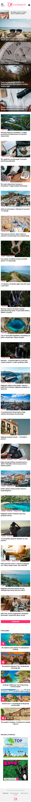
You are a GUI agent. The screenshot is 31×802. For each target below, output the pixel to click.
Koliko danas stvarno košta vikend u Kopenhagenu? (13, 489)
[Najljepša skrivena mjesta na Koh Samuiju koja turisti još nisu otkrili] (15, 578)
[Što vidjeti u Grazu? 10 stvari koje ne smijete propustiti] (4, 14)
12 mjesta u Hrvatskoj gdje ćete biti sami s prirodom (15, 285)
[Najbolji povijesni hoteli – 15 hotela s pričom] (15, 427)
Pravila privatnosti (14, 793)
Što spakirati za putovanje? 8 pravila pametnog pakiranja (14, 160)
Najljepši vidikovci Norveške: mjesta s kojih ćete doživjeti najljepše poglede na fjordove (15, 387)
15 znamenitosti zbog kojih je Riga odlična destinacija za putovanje (13, 413)
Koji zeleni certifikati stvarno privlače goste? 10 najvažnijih (14, 260)
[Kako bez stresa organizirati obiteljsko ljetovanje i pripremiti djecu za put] (15, 603)
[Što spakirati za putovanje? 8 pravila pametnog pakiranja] (15, 149)
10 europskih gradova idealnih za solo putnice (14, 539)
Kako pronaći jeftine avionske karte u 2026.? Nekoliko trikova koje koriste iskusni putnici (14, 464)
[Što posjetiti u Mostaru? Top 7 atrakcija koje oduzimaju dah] (15, 658)
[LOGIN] (29, 5)
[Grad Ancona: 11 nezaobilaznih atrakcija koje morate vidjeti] (15, 695)
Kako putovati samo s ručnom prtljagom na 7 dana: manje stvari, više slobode (15, 564)
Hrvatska (4, 129)
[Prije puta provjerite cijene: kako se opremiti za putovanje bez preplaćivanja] (15, 224)
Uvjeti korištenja (24, 793)
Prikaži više (15, 621)
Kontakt (15, 794)
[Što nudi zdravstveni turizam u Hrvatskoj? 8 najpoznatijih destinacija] (15, 174)
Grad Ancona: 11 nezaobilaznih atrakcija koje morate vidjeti (15, 704)
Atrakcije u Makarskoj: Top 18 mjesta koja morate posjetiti (15, 685)
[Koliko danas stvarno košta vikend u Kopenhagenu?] (15, 478)
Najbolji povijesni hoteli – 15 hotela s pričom (14, 438)
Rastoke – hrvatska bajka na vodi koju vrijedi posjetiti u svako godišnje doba (14, 361)
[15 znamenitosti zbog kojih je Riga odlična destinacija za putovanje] (15, 402)
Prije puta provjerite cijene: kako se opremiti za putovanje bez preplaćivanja (15, 235)
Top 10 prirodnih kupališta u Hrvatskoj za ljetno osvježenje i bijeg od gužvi (15, 336)
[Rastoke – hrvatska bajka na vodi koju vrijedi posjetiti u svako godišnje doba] (15, 350)
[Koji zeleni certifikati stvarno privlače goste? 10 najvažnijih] (15, 249)
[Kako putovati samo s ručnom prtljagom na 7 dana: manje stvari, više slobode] (15, 553)
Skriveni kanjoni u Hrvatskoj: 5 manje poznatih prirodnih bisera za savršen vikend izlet (14, 134)
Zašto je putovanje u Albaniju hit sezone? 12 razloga (15, 210)
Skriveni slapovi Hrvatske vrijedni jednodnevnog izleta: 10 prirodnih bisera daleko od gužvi (15, 310)
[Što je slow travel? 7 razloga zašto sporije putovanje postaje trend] (15, 100)
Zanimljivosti (5, 156)
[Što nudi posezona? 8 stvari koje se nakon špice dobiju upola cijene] (15, 30)
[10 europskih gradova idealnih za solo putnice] (15, 528)
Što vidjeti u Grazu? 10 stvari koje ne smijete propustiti (19, 12)
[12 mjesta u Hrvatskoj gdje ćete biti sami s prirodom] (15, 274)
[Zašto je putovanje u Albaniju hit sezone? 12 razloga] (15, 199)
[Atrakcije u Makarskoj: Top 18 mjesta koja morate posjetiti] (15, 676)
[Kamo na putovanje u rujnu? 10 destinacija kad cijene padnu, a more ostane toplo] (15, 76)
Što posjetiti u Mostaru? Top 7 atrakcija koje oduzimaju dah (15, 667)
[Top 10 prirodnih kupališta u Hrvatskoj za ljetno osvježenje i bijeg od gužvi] (15, 325)
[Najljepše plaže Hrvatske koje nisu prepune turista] (15, 503)
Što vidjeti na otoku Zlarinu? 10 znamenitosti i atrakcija (15, 648)
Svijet (3, 256)
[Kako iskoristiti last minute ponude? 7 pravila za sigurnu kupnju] (15, 53)
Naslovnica (5, 793)
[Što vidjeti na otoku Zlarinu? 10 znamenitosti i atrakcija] (15, 639)
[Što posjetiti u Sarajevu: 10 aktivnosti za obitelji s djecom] (15, 714)
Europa (4, 206)
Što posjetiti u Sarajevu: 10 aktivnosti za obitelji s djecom (15, 723)
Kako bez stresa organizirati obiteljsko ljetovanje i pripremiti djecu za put (14, 614)
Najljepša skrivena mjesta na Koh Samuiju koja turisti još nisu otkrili (13, 589)
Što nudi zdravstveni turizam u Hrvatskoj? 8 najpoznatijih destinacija (14, 185)
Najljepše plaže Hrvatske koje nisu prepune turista (13, 514)
